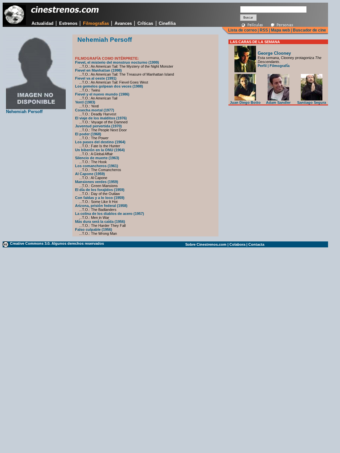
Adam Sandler (278, 102)
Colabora (237, 244)
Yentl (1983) (85, 102)
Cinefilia (167, 23)
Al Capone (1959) (90, 174)
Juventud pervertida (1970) (98, 126)
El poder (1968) (88, 134)
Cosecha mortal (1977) (94, 110)
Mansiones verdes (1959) (96, 182)
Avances (123, 23)
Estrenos (68, 23)
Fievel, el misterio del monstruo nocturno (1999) (117, 62)
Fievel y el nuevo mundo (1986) (102, 94)
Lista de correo (242, 30)
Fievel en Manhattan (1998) (98, 70)
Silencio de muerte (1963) (97, 158)
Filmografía (280, 66)
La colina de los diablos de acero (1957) (109, 214)
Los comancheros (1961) (96, 166)
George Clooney (274, 53)
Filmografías (96, 23)
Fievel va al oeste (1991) (96, 78)
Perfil (262, 66)
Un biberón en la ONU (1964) (100, 150)
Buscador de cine (309, 30)
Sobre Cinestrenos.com (205, 244)
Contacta (256, 244)
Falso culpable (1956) (93, 229)
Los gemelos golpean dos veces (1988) (109, 86)
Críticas (145, 23)
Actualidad (42, 23)
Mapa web (280, 30)
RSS (264, 30)
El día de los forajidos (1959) (100, 190)
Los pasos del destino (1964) (100, 142)
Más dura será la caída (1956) (100, 222)
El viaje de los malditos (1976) (101, 118)
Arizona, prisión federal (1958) (101, 206)
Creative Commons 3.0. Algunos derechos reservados (57, 243)
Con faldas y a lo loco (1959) (100, 198)
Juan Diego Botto (245, 102)
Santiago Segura (311, 102)
